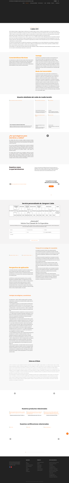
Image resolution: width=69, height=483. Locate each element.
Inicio (26, 462)
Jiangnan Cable (22, 15)
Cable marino (39, 467)
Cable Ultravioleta (46, 15)
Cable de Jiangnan (36, 481)
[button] (10, 184)
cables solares (39, 466)
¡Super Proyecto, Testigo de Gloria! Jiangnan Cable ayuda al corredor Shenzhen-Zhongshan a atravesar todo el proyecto (51, 181)
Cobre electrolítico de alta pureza (40, 110)
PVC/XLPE (50, 110)
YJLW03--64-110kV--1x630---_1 (13, 264)
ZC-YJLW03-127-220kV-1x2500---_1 (27, 264)
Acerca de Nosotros (29, 466)
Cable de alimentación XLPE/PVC (36, 15)
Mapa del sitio (41, 481)
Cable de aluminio (39, 470)
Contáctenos (28, 471)
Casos (27, 467)
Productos (28, 15)
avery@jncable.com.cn (52, 467)
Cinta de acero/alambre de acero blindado (40, 125)
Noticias (27, 470)
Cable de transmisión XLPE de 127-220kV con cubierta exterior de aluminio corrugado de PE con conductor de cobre (17, 415)
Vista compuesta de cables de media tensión (17, 124)
